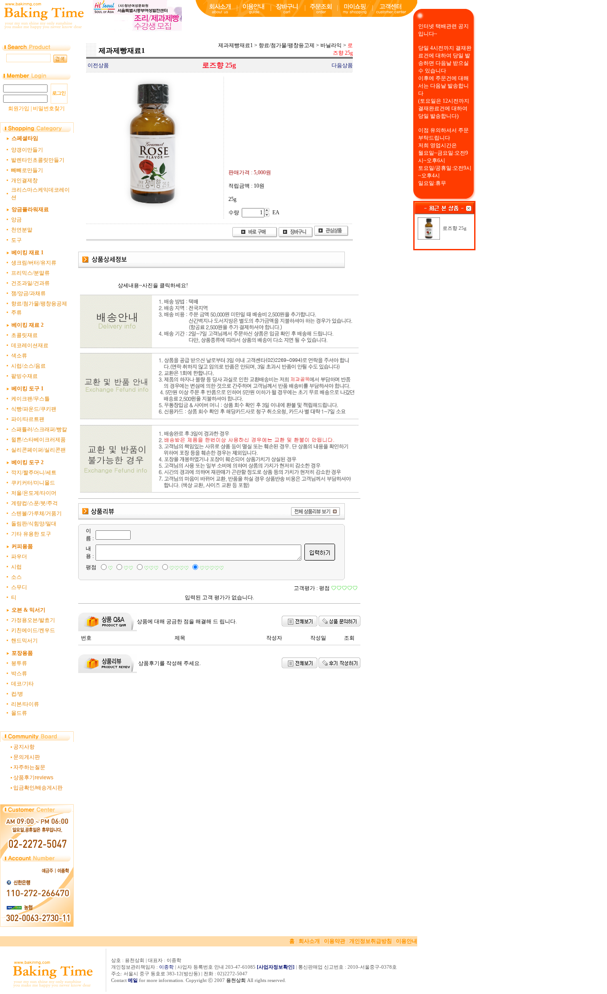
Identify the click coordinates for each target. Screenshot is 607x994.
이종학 (166, 967)
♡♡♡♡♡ (212, 568)
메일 (133, 980)
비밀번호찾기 (49, 108)
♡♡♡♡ (179, 568)
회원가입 (18, 108)
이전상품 (98, 65)
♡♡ (128, 568)
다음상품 (342, 65)
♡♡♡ (151, 568)
